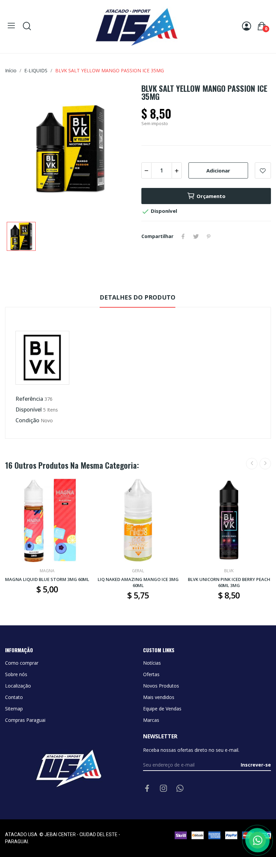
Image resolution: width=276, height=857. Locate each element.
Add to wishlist (263, 170)
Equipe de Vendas (162, 708)
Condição (27, 420)
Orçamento (211, 196)
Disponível (28, 409)
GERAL (138, 571)
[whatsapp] (180, 788)
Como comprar (21, 663)
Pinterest (208, 236)
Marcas (151, 720)
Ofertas (151, 674)
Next (265, 463)
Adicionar (218, 170)
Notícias (152, 663)
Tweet (195, 236)
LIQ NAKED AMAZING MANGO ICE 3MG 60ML (138, 582)
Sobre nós (16, 674)
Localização (18, 686)
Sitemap (14, 708)
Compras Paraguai (25, 720)
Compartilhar (183, 236)
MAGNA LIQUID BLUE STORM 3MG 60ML (47, 579)
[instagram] (164, 788)
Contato (14, 697)
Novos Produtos (161, 686)
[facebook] (147, 788)
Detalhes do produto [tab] (137, 297)
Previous (251, 463)
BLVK (229, 571)
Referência (29, 398)
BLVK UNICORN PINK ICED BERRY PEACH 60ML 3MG (229, 582)
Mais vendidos (158, 697)
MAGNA (47, 571)
